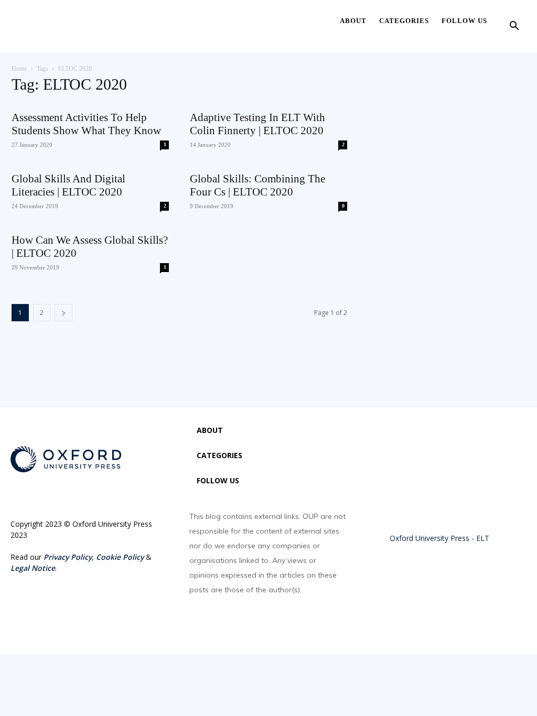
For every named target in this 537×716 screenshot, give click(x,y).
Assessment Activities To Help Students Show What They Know (86, 124)
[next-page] (63, 312)
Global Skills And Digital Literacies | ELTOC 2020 (68, 185)
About (353, 21)
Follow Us (464, 21)
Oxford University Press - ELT (439, 538)
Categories (404, 21)
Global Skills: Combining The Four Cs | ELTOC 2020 (257, 185)
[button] (514, 27)
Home (19, 68)
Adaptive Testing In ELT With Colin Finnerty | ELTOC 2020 (257, 124)
